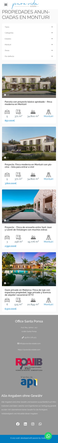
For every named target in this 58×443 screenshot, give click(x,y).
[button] (6, 4)
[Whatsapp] (40, 424)
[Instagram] (32, 424)
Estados (8, 39)
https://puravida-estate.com (29, 350)
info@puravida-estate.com (30, 344)
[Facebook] (18, 424)
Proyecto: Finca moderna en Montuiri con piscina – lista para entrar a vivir (28, 165)
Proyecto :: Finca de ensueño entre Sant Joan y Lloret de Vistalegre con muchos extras (28, 228)
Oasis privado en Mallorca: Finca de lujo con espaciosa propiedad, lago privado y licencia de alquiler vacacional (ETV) (28, 292)
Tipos (7, 27)
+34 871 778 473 (30, 337)
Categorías (9, 33)
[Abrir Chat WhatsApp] (48, 436)
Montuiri (8, 45)
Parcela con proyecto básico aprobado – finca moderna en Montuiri (28, 103)
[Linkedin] (25, 424)
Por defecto (9, 56)
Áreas (7, 50)
